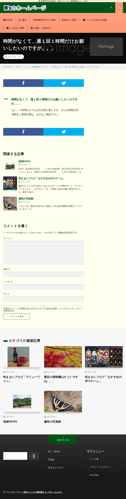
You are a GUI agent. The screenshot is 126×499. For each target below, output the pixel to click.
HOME (9, 19)
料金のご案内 (70, 19)
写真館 (51, 459)
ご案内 (23, 19)
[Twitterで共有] (63, 83)
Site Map (94, 475)
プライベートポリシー (101, 467)
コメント (7, 238)
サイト (6, 294)
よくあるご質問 (16, 28)
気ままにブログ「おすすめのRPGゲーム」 (42, 178)
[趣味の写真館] (10, 204)
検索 (5, 451)
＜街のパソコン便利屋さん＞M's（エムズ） (42, 492)
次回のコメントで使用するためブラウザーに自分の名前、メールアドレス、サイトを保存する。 (43, 309)
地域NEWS (25, 161)
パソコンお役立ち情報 (96, 19)
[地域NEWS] (10, 166)
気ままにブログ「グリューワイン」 (21, 379)
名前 (6, 269)
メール (7, 281)
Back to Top (63, 439)
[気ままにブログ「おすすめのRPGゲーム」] (10, 183)
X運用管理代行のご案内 (44, 19)
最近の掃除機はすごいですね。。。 (61, 379)
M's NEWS (54, 451)
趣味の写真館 (26, 198)
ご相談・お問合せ (41, 28)
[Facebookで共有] (23, 83)
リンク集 (94, 459)
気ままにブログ (55, 467)
